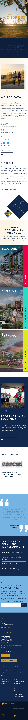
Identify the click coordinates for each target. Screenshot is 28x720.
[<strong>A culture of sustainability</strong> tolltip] (2, 440)
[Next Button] (22, 487)
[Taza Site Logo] (8, 2)
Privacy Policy (15, 708)
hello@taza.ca (4, 642)
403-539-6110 (8, 627)
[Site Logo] (8, 703)
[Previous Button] (16, 487)
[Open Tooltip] (2, 154)
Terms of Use (21, 708)
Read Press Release (6, 480)
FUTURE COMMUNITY (25, 357)
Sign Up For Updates (14, 33)
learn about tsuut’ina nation (9, 436)
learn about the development (9, 189)
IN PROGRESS (25, 275)
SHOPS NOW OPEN (25, 315)
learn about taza (6, 151)
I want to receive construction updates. (13, 601)
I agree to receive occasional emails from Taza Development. (14, 599)
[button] (26, 3)
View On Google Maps (6, 632)
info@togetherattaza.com (7, 629)
